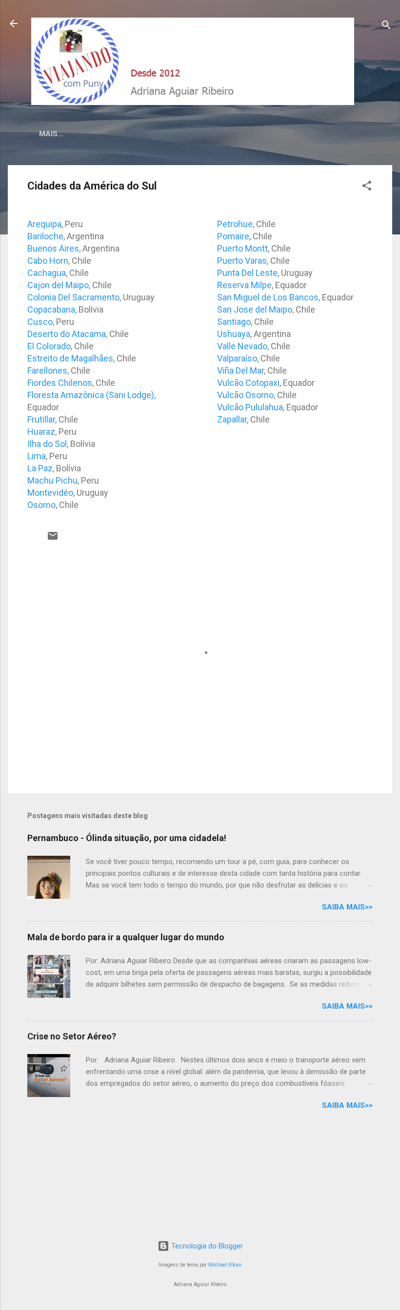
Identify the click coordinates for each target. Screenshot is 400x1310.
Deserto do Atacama (66, 334)
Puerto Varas (242, 260)
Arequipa (44, 224)
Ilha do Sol (47, 444)
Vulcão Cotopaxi (248, 383)
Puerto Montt (242, 248)
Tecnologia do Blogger (206, 1246)
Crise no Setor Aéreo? (71, 1036)
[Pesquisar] (386, 27)
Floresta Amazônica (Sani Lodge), (91, 395)
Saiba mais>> (347, 907)
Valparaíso (237, 358)
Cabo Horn (47, 260)
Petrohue (235, 224)
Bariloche (45, 236)
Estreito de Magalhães (70, 358)
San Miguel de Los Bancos (268, 297)
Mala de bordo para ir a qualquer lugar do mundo (125, 937)
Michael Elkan (224, 1265)
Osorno (41, 505)
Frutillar (41, 419)
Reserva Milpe (244, 285)
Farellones (47, 370)
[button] (367, 187)
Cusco (40, 322)
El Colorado (49, 346)
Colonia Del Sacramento (73, 297)
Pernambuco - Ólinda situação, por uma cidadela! (126, 838)
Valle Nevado (242, 346)
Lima (36, 456)
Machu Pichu (52, 480)
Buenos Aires (53, 248)
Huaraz (41, 431)
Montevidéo (50, 492)
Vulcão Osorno (245, 395)
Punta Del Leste (247, 273)
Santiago (234, 322)
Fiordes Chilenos (59, 383)
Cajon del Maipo (58, 285)
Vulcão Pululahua (250, 407)
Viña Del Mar (240, 370)
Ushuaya (233, 334)
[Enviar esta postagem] (53, 539)
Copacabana (51, 309)
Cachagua (46, 273)
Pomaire (233, 236)
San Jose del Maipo (254, 309)
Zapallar (232, 419)
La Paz (40, 468)
